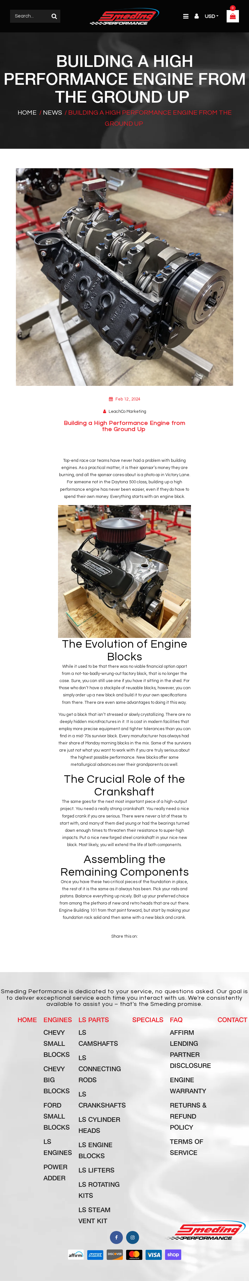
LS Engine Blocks (95, 1150)
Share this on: (124, 936)
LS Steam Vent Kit (94, 1215)
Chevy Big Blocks (56, 1080)
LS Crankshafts (102, 1099)
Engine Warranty (188, 1085)
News (52, 112)
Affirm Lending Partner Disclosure (190, 1048)
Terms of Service (186, 1146)
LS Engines (57, 1146)
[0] (233, 17)
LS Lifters (96, 1170)
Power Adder (55, 1172)
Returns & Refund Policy (188, 1116)
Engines (57, 1019)
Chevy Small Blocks (56, 1043)
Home (27, 112)
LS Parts (93, 1019)
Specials (147, 1019)
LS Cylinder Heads (99, 1124)
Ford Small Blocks (56, 1116)
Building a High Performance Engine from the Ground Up (124, 426)
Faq (176, 1019)
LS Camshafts (98, 1037)
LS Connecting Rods (99, 1069)
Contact (232, 1019)
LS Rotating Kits (99, 1189)
